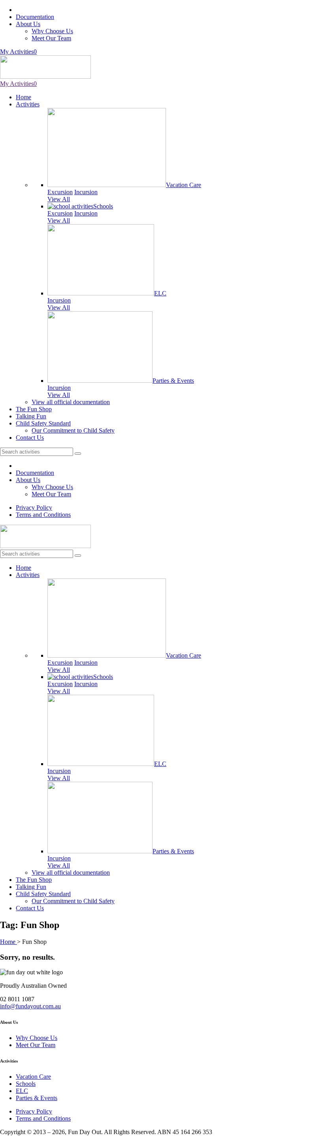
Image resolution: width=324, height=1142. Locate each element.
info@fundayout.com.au (30, 1006)
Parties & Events (173, 380)
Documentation (35, 16)
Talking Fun (31, 416)
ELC (160, 293)
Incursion (86, 192)
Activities (28, 104)
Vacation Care (183, 185)
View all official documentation (71, 402)
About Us (28, 24)
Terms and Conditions (43, 514)
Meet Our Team (51, 38)
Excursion (60, 192)
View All (58, 199)
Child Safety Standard (43, 423)
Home (23, 97)
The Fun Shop (34, 409)
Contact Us (30, 437)
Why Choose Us (52, 31)
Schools (103, 206)
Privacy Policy (34, 507)
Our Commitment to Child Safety (73, 430)
